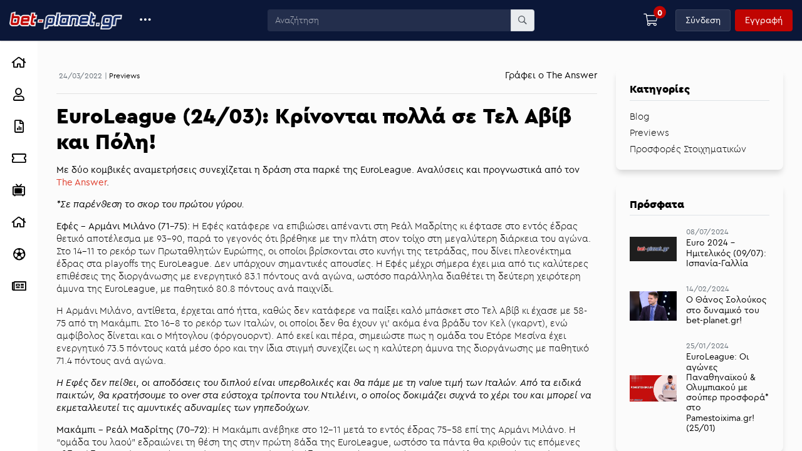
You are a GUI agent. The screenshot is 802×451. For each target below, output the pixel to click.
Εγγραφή (764, 20)
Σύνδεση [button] (703, 20)
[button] (146, 20)
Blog (640, 116)
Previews (124, 75)
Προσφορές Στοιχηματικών (688, 149)
